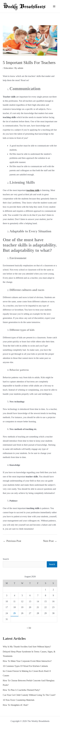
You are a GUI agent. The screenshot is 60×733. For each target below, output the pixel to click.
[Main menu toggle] (54, 6)
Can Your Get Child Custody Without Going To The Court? (29, 695)
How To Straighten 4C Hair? (15, 705)
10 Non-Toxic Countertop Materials (18, 700)
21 (38, 607)
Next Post (50, 540)
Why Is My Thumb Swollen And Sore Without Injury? (27, 646)
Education (8, 68)
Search (6, 559)
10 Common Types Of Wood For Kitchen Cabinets (25, 666)
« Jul (29, 628)
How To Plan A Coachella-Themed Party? (21, 690)
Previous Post (12, 540)
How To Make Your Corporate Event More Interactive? (27, 661)
